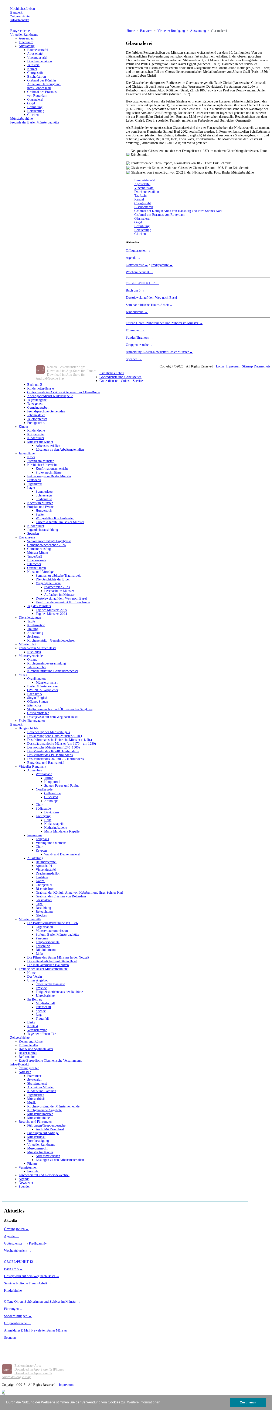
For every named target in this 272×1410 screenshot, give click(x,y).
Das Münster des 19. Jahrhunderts (50, 755)
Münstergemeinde (31, 655)
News (31, 457)
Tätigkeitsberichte (48, 942)
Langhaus (42, 839)
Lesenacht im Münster (59, 591)
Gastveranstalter (38, 713)
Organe (32, 659)
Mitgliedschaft (45, 1003)
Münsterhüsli (27, 644)
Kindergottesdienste (40, 388)
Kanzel (32, 69)
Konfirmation (36, 625)
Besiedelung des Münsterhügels (48, 732)
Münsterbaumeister (40, 1114)
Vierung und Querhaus (51, 843)
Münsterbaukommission (52, 930)
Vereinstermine (37, 1030)
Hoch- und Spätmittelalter (36, 1049)
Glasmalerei (35, 99)
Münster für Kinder (40, 442)
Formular (33, 1171)
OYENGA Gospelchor (42, 690)
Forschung (43, 946)
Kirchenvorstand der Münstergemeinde (53, 1106)
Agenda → (133, 257)
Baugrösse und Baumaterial (45, 762)
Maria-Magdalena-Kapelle (61, 831)
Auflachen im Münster (59, 594)
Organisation (44, 927)
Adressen (25, 1072)
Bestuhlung (34, 107)
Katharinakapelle (55, 827)
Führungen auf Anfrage (43, 1133)
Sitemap (247, 366)
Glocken (33, 114)
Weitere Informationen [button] (143, 1402)
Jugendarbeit (35, 1095)
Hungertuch (44, 510)
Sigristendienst (37, 1083)
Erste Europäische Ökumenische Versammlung (50, 1060)
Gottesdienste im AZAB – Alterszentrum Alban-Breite (63, 392)
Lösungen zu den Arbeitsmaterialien (60, 449)
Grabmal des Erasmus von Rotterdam (42, 93)
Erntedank (34, 480)
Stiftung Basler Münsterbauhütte (57, 934)
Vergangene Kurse (48, 583)
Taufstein (33, 65)
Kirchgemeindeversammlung (46, 663)
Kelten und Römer (31, 1041)
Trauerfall (42, 1018)
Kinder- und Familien (41, 1091)
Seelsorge (33, 636)
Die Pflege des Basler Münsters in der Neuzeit (58, 957)
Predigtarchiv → (162, 265)
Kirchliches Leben (22, 8)
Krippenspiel (35, 434)
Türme (48, 778)
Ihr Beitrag (34, 999)
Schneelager (44, 495)
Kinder (23, 426)
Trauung (32, 629)
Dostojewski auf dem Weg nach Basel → (153, 297)
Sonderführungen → (139, 337)
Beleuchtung (35, 111)
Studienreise (44, 499)
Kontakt (32, 1026)
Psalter (40, 514)
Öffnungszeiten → (138, 250)
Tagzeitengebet (37, 400)
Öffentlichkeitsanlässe (50, 984)
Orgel (31, 103)
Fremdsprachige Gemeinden (46, 411)
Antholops (51, 801)
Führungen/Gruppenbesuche (46, 1125)
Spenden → (134, 359)
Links (39, 953)
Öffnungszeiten (29, 1068)
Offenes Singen (37, 701)
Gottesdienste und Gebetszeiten (120, 377)
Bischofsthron (36, 76)
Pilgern (32, 1163)
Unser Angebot (37, 980)
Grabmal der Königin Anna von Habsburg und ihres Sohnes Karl (44, 84)
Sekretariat (34, 1079)
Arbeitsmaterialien (48, 445)
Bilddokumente (46, 950)
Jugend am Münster (40, 461)
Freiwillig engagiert (32, 720)
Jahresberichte (36, 667)
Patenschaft (43, 1007)
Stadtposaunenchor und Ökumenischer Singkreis (59, 709)
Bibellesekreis (36, 560)
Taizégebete (35, 403)
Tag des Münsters (39, 606)
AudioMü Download (50, 1129)
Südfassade (43, 808)
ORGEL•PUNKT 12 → (142, 283)
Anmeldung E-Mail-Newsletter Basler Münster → (159, 352)
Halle (47, 820)
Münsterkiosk (36, 1137)
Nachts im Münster (40, 503)
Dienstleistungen (30, 617)
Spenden (33, 533)
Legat (39, 1014)
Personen (42, 938)
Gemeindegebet (37, 407)
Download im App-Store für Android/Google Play (60, 376)
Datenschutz (262, 366)
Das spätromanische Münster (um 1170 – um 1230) (61, 743)
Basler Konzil (28, 1053)
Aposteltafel (35, 53)
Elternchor (34, 564)
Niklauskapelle (54, 824)
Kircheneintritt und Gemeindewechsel (52, 671)
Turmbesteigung (38, 1140)
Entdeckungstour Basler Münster (49, 476)
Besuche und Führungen (35, 1121)
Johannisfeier (36, 415)
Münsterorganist (46, 682)
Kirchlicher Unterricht (42, 465)
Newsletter (26, 1182)
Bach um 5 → (135, 290)
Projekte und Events (40, 507)
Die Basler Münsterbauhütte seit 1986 (52, 923)
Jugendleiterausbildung (42, 529)
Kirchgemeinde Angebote (44, 1110)
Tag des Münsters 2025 (51, 610)
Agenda (24, 1179)
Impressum (233, 366)
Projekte (41, 988)
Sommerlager (45, 491)
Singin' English (37, 697)
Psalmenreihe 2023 (57, 587)
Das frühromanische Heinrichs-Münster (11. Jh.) (59, 739)
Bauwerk (16, 12)
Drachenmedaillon (39, 61)
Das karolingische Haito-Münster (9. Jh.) (54, 736)
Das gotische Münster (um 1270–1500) (53, 747)
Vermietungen (28, 1167)
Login (220, 366)
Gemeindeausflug (39, 549)
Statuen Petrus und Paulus (61, 785)
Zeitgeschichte (20, 16)
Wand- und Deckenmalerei (62, 854)
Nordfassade (44, 789)
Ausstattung (27, 46)
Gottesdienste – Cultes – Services (121, 381)
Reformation (27, 1056)
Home (31, 972)
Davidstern (51, 812)
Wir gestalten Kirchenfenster (55, 518)
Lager (31, 487)
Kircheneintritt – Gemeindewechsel (51, 640)
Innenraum (26, 42)
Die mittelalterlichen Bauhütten (48, 965)
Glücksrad (51, 797)
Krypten (41, 850)
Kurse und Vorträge (40, 571)
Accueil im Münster (40, 1087)
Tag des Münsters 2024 (51, 613)
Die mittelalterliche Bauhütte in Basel (52, 961)
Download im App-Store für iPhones (71, 371)
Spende (41, 1011)
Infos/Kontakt (19, 20)
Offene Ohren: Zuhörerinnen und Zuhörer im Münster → (164, 323)
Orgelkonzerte (36, 678)
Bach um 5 (34, 384)
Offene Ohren (36, 568)
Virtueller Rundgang (24, 34)
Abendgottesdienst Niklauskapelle (50, 396)
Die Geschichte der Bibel (52, 579)
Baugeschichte (20, 30)
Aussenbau (26, 38)
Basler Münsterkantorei (42, 686)
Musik (23, 675)
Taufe (31, 621)
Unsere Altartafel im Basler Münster (60, 522)
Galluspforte (52, 793)
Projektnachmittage (48, 472)
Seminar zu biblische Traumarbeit (58, 575)
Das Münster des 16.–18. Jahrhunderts (53, 751)
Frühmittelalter (28, 1045)
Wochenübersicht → (139, 272)
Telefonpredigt (37, 419)
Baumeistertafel (37, 50)
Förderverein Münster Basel (37, 648)
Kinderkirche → (137, 312)
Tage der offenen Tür (41, 1034)
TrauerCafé (34, 556)
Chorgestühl (35, 72)
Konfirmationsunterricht (52, 468)
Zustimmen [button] (248, 1402)
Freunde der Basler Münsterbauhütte (34, 122)
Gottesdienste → (137, 265)
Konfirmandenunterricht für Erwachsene (63, 602)
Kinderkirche (36, 430)
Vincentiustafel (37, 57)
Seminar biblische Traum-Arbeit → (149, 305)
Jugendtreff (34, 484)
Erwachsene (27, 537)
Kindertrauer (35, 438)
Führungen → (135, 330)
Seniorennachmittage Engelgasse (49, 541)
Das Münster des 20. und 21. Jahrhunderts (55, 759)
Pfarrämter (34, 1076)
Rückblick (34, 652)
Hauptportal (52, 781)
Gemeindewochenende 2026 (46, 545)
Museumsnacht (37, 1148)
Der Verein (34, 976)
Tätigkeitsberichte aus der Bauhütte (59, 992)
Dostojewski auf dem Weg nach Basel (61, 598)
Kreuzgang (43, 816)
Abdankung (35, 633)
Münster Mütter (37, 552)
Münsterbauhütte (21, 118)
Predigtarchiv (36, 423)
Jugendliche (27, 453)
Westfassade (44, 774)
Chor (39, 804)
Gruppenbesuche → (139, 344)
